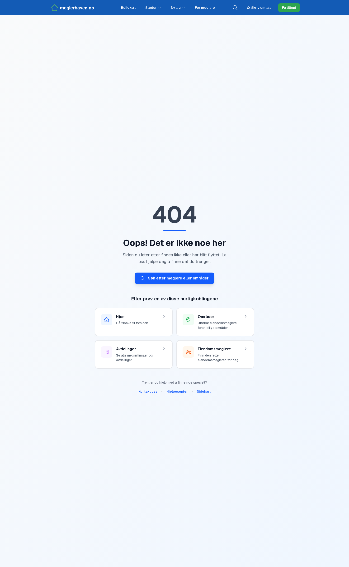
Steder (151, 7)
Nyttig (176, 7)
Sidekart (204, 391)
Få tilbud (289, 7)
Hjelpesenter (177, 391)
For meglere (205, 7)
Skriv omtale (261, 7)
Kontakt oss (147, 391)
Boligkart (128, 7)
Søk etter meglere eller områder (178, 278)
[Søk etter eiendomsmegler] (235, 7)
